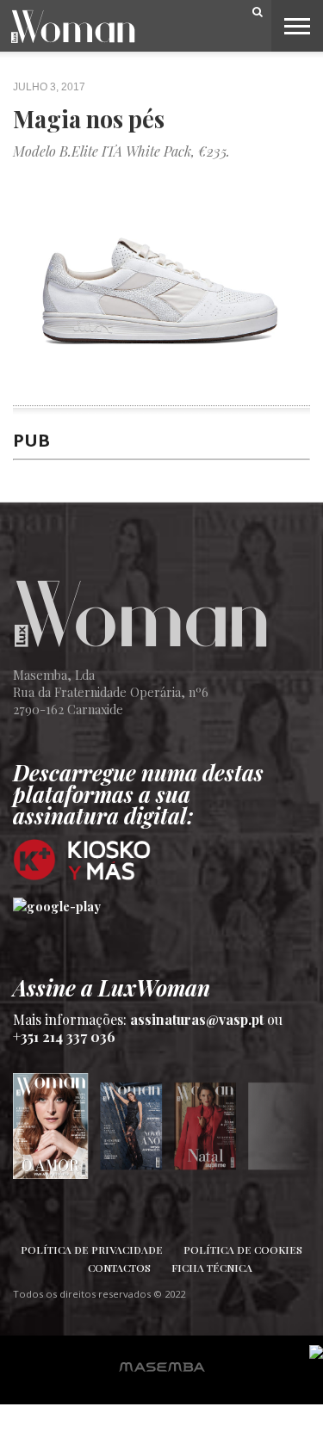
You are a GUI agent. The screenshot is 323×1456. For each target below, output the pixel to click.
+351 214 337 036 (64, 1036)
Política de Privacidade (92, 1249)
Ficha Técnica (211, 1267)
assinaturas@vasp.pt (197, 1019)
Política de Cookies (242, 1249)
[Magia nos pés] (161, 396)
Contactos (119, 1267)
